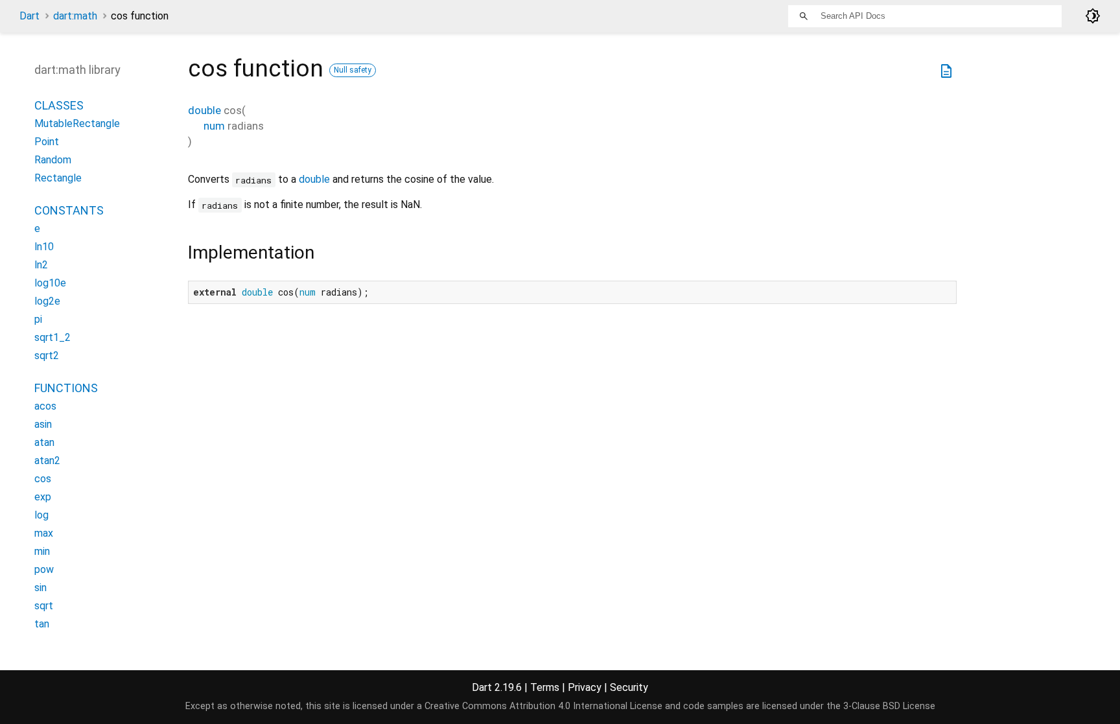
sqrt (43, 606)
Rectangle (58, 178)
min (42, 551)
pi (38, 319)
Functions (66, 388)
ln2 (41, 265)
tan (41, 624)
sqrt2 (46, 355)
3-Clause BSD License (889, 706)
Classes (59, 105)
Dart (29, 16)
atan (44, 442)
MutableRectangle (77, 123)
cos (42, 479)
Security (629, 687)
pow (44, 569)
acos (45, 406)
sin (40, 587)
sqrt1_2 (52, 337)
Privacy (584, 687)
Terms (544, 687)
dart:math (75, 16)
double (204, 110)
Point (46, 141)
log (41, 515)
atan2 (47, 460)
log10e (50, 283)
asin (43, 424)
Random (52, 160)
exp (42, 497)
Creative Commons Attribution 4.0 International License (543, 706)
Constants (69, 210)
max (43, 533)
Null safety (352, 70)
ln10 (44, 246)
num (214, 125)
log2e (47, 301)
